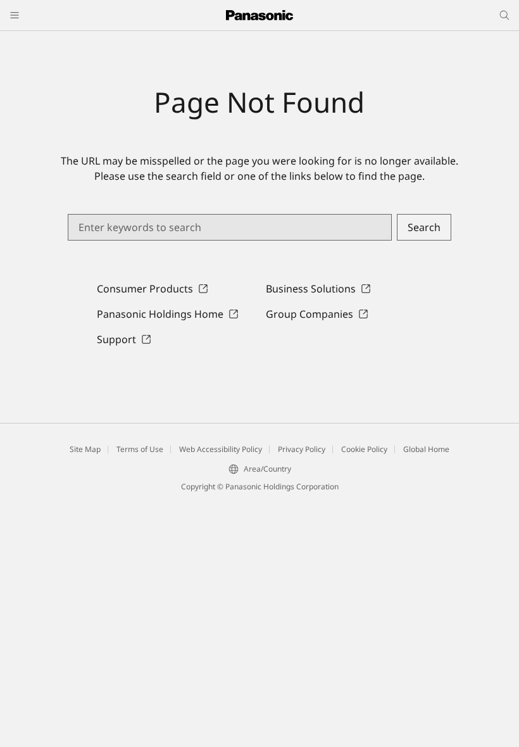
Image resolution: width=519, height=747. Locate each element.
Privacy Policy (301, 449)
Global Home (426, 449)
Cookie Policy (364, 449)
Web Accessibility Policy (220, 449)
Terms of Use (139, 449)
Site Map (85, 449)
